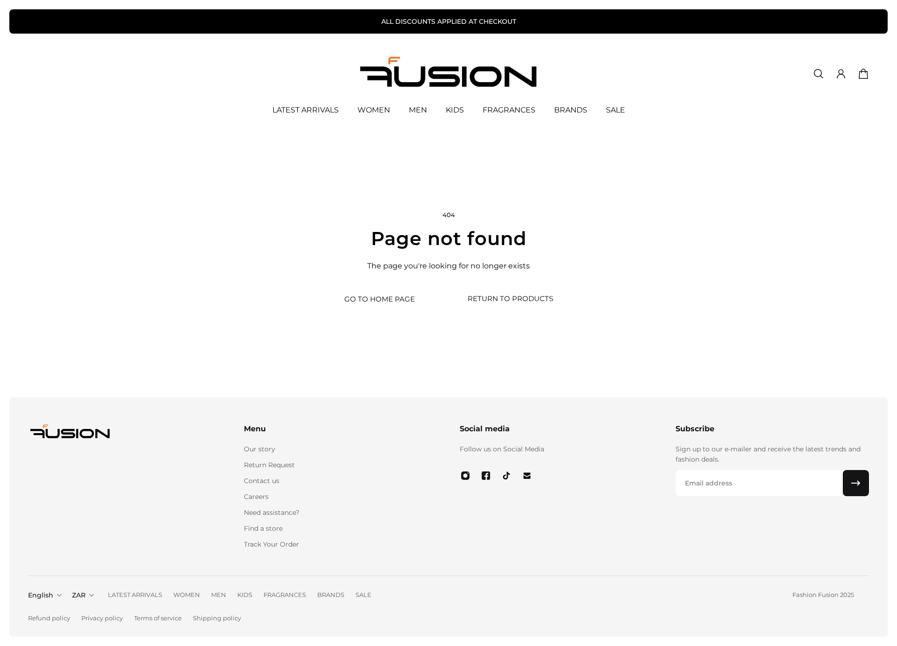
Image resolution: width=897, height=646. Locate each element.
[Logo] (448, 74)
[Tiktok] (506, 475)
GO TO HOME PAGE (379, 299)
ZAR (78, 595)
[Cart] (863, 73)
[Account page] (841, 73)
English (40, 595)
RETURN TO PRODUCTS (510, 298)
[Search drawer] (818, 73)
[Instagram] (465, 475)
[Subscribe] (856, 483)
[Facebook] (486, 475)
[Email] (527, 475)
